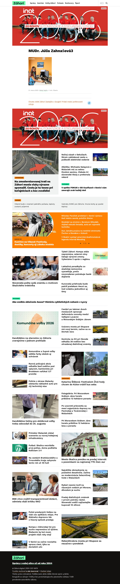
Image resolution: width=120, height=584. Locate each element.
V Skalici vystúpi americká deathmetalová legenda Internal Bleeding (81, 238)
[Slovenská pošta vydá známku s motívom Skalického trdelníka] (35, 268)
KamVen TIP (18, 239)
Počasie (60, 3)
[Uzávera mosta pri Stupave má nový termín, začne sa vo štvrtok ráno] (100, 329)
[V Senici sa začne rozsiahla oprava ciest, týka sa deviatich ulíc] (19, 544)
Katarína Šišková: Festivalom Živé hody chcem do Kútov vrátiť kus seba (83, 383)
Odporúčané (19, 177)
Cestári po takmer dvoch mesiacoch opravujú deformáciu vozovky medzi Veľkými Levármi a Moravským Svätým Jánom (76, 314)
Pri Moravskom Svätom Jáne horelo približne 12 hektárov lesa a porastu (76, 423)
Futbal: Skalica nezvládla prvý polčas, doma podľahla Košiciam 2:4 (43, 448)
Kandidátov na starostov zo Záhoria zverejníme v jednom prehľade (31, 339)
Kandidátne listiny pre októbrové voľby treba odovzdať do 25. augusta (33, 422)
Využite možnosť (25, 571)
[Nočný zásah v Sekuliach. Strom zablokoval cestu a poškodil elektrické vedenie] (100, 157)
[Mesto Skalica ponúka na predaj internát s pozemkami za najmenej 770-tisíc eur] (85, 445)
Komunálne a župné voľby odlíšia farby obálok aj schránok (42, 354)
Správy (33, 3)
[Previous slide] (80, 243)
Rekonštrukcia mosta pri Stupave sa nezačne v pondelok (81, 542)
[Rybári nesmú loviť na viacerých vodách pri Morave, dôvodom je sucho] (100, 487)
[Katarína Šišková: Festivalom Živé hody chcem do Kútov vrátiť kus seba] (85, 364)
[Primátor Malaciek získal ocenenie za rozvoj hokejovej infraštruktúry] (19, 436)
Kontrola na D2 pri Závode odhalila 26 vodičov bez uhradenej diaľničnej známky (76, 341)
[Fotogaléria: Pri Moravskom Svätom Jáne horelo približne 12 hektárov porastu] (100, 396)
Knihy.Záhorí (50, 3)
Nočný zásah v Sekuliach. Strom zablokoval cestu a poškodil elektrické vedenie (75, 157)
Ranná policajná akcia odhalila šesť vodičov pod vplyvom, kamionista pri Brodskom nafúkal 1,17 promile (41, 369)
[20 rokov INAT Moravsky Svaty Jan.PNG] (60, 26)
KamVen (40, 3)
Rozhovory (69, 3)
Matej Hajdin (43, 90)
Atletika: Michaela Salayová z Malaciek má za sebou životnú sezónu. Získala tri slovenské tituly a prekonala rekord (76, 172)
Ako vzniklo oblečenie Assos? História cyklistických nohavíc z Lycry (49, 302)
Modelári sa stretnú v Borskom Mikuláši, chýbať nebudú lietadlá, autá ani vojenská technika (81, 224)
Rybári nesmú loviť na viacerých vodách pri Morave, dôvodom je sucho (76, 487)
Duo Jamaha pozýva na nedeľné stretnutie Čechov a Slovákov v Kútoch (81, 232)
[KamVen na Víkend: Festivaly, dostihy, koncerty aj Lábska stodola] (35, 224)
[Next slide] (89, 243)
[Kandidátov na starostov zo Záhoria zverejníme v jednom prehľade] (35, 323)
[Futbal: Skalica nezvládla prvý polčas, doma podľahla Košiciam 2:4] (19, 448)
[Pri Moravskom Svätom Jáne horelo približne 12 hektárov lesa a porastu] (100, 423)
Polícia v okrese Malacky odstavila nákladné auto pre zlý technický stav (43, 383)
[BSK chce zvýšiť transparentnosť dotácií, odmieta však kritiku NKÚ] (35, 484)
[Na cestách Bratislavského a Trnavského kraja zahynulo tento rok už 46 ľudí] (19, 460)
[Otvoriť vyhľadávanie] (106, 3)
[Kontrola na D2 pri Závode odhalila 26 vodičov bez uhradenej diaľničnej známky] (100, 341)
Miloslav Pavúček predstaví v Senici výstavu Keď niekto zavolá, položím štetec (82, 217)
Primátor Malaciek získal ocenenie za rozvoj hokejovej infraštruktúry (43, 435)
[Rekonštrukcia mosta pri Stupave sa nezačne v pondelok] (85, 526)
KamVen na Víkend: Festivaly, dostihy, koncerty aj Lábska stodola (34, 243)
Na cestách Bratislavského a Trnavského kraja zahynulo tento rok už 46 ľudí (43, 460)
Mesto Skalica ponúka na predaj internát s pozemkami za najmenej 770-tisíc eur (84, 460)
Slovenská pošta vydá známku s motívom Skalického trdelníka (35, 284)
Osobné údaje (45, 571)
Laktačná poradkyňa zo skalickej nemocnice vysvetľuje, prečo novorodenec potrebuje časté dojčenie (76, 271)
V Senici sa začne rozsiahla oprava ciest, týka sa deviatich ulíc (42, 544)
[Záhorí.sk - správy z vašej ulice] (18, 3)
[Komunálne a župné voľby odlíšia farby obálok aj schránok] (19, 354)
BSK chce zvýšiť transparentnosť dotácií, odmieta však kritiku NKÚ (34, 500)
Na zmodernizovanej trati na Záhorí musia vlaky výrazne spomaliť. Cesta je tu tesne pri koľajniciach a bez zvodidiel (34, 186)
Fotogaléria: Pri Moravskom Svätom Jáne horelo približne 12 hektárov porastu (76, 396)
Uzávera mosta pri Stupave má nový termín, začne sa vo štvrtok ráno (76, 329)
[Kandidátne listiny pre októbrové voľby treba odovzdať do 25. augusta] (35, 406)
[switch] (102, 3)
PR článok (65, 184)
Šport (77, 3)
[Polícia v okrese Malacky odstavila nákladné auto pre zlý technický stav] (19, 384)
